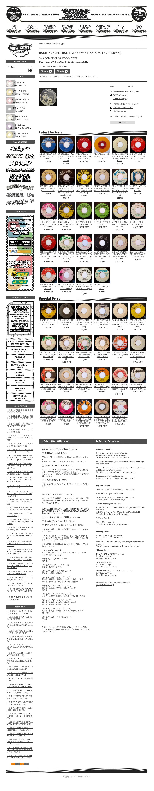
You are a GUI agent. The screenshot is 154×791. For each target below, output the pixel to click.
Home (41, 43)
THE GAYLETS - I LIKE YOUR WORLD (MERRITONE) (138, 222)
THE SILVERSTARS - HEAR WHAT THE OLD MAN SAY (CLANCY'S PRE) (120, 255)
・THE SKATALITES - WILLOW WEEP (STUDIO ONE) (19, 654)
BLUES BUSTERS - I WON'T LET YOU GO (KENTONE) (102, 322)
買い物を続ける (119, 111)
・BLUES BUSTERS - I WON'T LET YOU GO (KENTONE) (20, 632)
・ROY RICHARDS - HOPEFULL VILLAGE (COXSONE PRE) (20, 451)
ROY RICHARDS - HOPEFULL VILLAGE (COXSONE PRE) (48, 188)
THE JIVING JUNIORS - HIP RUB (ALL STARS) (48, 156)
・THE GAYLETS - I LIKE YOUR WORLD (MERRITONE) (20, 528)
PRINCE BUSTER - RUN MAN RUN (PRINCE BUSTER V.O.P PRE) (84, 323)
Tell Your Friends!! (120, 95)
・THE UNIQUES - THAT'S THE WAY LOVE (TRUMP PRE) (19, 697)
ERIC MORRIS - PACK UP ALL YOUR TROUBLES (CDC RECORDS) (66, 157)
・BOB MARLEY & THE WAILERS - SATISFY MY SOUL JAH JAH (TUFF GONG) (20, 750)
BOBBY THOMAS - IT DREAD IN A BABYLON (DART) (66, 286)
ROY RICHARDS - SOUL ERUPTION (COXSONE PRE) (138, 254)
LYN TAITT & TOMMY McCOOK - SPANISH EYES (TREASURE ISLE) (120, 223)
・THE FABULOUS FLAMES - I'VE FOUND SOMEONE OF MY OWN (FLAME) (20, 742)
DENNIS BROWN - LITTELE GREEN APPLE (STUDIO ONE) (48, 419)
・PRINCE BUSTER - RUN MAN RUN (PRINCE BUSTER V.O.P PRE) (20, 625)
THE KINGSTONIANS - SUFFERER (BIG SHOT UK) (102, 386)
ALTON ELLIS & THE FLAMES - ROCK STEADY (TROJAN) (84, 222)
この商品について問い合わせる (125, 104)
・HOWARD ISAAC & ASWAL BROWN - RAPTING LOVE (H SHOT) (20, 591)
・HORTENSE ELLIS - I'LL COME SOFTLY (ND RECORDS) (19, 612)
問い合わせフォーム (80, 629)
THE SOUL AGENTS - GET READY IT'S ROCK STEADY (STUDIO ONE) (66, 255)
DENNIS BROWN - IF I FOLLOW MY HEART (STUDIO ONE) (138, 386)
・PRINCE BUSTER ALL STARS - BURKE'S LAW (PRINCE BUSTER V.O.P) (19, 466)
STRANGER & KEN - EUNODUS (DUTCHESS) (66, 322)
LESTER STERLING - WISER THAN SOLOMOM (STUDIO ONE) (48, 255)
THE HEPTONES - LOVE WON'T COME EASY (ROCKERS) (120, 419)
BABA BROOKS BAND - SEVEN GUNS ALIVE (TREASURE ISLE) (137, 323)
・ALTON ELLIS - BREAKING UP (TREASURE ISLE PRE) (20, 668)
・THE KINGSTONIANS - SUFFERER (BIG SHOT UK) (19, 709)
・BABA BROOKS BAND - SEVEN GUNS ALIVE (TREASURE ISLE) (20, 647)
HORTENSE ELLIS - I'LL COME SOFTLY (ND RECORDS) (48, 322)
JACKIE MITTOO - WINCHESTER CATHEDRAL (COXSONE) (102, 255)
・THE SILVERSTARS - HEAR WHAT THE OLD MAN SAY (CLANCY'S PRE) (20, 565)
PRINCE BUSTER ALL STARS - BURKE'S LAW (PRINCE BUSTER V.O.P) (84, 189)
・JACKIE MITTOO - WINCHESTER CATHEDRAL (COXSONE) (19, 558)
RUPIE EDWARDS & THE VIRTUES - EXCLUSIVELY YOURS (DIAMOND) (48, 223)
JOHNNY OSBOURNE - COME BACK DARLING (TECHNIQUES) (119, 387)
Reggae (61, 43)
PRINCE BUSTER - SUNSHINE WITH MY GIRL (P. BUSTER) (102, 188)
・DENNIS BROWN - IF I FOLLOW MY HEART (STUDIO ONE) (20, 723)
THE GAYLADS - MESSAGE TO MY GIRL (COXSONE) (137, 156)
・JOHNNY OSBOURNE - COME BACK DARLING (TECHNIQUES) (20, 716)
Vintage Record (51, 43)
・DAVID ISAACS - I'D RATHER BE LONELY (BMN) (20, 487)
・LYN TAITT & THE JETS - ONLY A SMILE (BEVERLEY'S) (20, 691)
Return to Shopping (120, 99)
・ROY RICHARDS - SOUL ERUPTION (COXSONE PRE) (20, 572)
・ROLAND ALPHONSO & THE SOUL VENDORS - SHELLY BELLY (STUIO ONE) (20, 551)
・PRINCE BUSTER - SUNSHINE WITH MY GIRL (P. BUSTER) (20, 473)
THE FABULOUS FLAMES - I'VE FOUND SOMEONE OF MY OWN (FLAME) (84, 420)
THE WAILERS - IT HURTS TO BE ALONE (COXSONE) (84, 156)
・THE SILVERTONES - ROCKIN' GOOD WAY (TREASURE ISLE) (19, 661)
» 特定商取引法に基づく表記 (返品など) (126, 116)
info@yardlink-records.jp (57, 629)
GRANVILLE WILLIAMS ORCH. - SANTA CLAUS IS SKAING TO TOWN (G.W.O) (120, 190)
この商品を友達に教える (123, 108)
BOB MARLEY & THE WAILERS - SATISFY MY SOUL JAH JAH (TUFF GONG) (102, 420)
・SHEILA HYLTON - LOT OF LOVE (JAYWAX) (19, 598)
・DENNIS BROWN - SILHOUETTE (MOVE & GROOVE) (20, 735)
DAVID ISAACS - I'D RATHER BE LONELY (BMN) (137, 188)
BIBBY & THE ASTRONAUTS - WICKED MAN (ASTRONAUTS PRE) (119, 157)
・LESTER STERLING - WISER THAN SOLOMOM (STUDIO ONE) (20, 535)
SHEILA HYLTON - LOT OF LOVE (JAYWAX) (102, 286)
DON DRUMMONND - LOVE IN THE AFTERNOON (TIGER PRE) (120, 323)
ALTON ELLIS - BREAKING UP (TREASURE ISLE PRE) (84, 354)
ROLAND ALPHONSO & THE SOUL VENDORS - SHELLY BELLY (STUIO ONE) (84, 255)
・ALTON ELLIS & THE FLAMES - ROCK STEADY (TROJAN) (19, 509)
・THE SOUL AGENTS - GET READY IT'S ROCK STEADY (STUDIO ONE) (20, 543)
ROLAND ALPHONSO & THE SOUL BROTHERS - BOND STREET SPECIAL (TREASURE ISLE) (66, 190)
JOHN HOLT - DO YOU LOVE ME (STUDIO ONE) (48, 286)
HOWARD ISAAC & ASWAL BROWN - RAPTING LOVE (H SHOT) (84, 287)
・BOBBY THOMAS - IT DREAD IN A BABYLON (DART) (20, 584)
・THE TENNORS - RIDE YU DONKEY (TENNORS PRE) (20, 703)
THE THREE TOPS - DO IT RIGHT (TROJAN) (102, 222)
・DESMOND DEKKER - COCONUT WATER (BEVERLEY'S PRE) (20, 685)
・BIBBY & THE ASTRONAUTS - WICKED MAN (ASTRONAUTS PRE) (20, 438)
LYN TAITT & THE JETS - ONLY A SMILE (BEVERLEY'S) (48, 386)
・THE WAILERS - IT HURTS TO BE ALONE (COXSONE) (20, 425)
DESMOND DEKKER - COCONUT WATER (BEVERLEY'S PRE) (137, 355)
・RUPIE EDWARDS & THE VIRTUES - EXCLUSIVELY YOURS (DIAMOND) (20, 493)
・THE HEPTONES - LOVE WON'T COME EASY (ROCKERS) (19, 757)
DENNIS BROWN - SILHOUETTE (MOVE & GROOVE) (66, 419)
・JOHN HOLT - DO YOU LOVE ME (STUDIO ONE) (20, 578)
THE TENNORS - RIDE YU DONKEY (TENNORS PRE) (84, 386)
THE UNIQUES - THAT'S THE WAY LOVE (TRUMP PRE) (66, 386)
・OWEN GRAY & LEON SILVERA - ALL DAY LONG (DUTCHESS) (19, 501)
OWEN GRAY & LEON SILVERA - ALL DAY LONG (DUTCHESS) (66, 223)
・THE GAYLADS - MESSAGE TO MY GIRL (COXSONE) (20, 445)
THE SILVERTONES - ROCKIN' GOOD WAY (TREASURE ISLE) (66, 355)
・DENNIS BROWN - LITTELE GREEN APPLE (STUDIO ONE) (20, 729)
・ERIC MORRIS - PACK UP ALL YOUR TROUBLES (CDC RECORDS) (20, 418)
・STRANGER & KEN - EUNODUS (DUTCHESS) (19, 618)
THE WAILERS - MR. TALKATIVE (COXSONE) (102, 156)
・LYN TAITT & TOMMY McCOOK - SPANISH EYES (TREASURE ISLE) (20, 521)
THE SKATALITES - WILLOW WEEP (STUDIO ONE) (48, 354)
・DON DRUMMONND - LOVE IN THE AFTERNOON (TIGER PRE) (20, 639)
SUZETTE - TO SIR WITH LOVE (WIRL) (120, 353)
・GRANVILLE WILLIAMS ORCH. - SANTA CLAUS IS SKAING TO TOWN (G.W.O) (20, 479)
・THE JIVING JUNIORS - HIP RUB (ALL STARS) (20, 411)
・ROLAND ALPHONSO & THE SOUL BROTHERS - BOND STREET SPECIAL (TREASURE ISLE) (20, 457)
